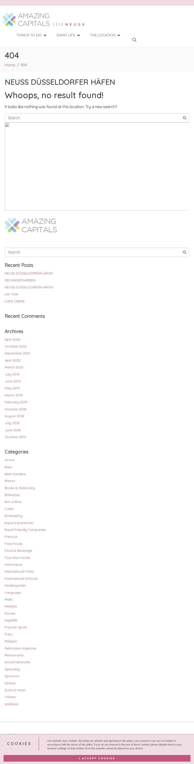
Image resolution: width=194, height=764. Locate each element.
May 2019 (12, 388)
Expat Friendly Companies (25, 530)
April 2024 (12, 339)
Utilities (10, 697)
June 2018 (13, 430)
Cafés (9, 509)
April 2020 (13, 360)
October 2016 (15, 437)
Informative (13, 564)
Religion (11, 641)
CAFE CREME (15, 301)
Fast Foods (13, 544)
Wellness (11, 704)
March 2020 (14, 367)
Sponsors (12, 676)
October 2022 (16, 346)
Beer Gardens (15, 474)
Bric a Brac (13, 502)
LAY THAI (11, 294)
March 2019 (14, 395)
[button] (32, 35)
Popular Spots (16, 627)
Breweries (12, 495)
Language (13, 592)
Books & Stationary (20, 488)
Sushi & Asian (15, 690)
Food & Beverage (18, 550)
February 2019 (16, 402)
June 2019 (13, 381)
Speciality (12, 669)
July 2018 (12, 423)
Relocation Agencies (21, 648)
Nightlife (11, 620)
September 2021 (17, 353)
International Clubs (19, 571)
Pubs (9, 634)
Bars (8, 467)
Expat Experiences (19, 523)
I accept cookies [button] (97, 758)
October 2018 (15, 409)
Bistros (10, 481)
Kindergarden (15, 585)
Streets (10, 683)
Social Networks (17, 662)
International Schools (21, 578)
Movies (10, 613)
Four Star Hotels (17, 558)
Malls (9, 599)
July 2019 (12, 374)
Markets (11, 606)
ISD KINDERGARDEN (20, 280)
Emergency (13, 516)
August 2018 (14, 416)
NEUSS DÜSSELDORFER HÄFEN (60, 82)
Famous (11, 536)
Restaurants (14, 655)
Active (9, 460)
